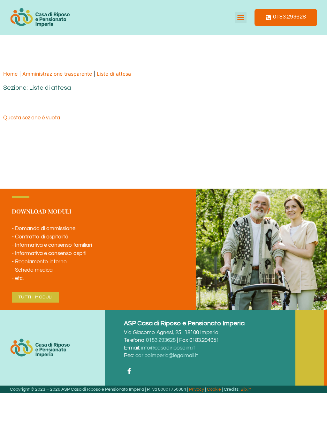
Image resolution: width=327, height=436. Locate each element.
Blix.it (245, 389)
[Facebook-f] (129, 370)
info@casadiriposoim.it (168, 348)
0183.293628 (161, 340)
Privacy (196, 389)
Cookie (214, 389)
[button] (241, 17)
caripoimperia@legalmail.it (166, 355)
